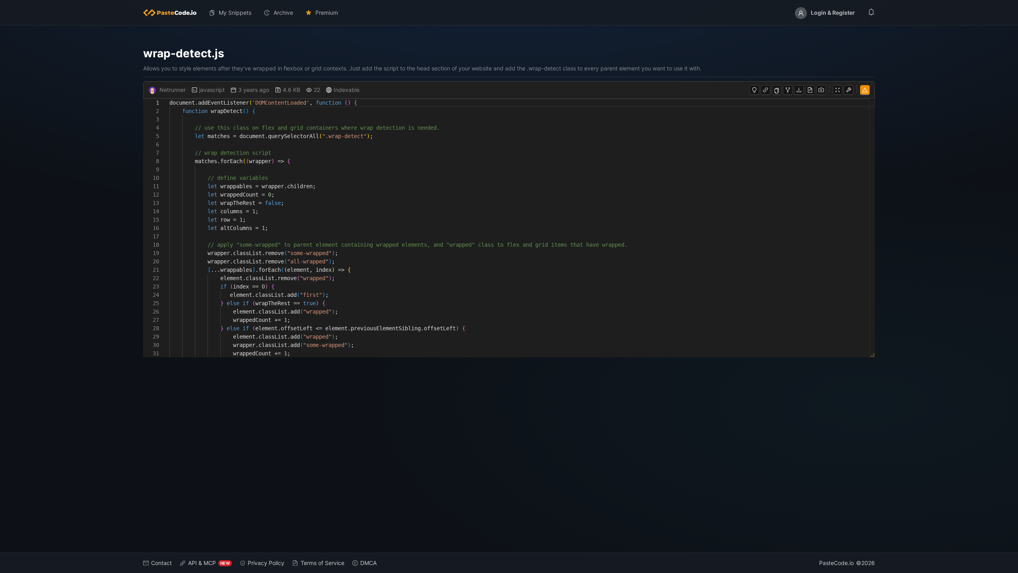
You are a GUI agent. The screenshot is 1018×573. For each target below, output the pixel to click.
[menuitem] (173, 12)
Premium (326, 12)
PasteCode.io (836, 562)
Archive (283, 12)
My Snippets (235, 12)
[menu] (509, 12)
